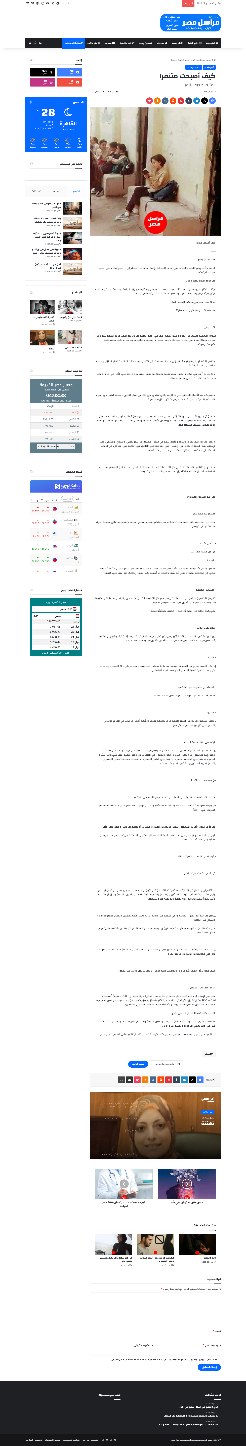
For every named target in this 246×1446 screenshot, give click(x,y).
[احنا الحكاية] (197, 1244)
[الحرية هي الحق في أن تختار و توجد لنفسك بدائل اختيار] (72, 254)
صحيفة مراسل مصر (180, 1440)
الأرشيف (39, 1440)
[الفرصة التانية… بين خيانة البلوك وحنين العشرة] (155, 1244)
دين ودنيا (144, 43)
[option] (155, 1125)
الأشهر (76, 191)
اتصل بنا (29, 1440)
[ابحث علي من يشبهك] (70, 307)
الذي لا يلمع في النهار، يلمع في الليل (46, 205)
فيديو (108, 43)
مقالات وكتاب (72, 43)
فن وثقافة (125, 43)
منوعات (93, 43)
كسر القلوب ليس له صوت (44, 319)
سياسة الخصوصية (71, 1440)
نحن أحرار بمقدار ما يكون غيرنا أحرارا (48, 266)
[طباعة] (121, 1079)
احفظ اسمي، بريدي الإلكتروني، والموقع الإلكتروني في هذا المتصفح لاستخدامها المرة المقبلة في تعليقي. (164, 1360)
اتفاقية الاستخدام (53, 1440)
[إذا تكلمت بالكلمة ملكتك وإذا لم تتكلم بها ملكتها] (72, 223)
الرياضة (176, 43)
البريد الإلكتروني (212, 1345)
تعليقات (36, 191)
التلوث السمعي (73, 347)
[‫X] (204, 100)
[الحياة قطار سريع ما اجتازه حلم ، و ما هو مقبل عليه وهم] (72, 238)
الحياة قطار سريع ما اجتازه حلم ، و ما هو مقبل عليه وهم (47, 237)
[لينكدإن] (196, 100)
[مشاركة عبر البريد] (129, 1079)
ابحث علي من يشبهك (70, 317)
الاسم (217, 1331)
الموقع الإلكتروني (143, 1345)
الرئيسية (211, 43)
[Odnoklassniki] (157, 100)
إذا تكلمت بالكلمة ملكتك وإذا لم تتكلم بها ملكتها (47, 220)
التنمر (207, 1053)
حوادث (161, 43)
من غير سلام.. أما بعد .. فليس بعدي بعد (116, 1259)
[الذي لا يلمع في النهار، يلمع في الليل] (72, 208)
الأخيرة (56, 191)
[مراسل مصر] (190, 22)
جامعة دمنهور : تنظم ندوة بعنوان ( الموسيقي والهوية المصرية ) (151, 3)
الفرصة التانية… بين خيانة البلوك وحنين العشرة (157, 1259)
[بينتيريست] (181, 100)
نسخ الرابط (138, 1064)
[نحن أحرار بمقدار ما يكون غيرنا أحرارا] (72, 269)
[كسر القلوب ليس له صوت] (42, 307)
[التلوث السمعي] (70, 337)
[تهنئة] (42, 337)
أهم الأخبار (193, 43)
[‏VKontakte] (165, 100)
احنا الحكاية (209, 1258)
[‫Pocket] (149, 100)
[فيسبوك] (212, 100)
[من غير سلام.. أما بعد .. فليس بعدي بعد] (113, 1244)
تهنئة (52, 349)
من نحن (85, 1440)
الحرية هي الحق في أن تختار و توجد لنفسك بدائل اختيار (46, 251)
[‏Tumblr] (188, 100)
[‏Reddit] (173, 100)
